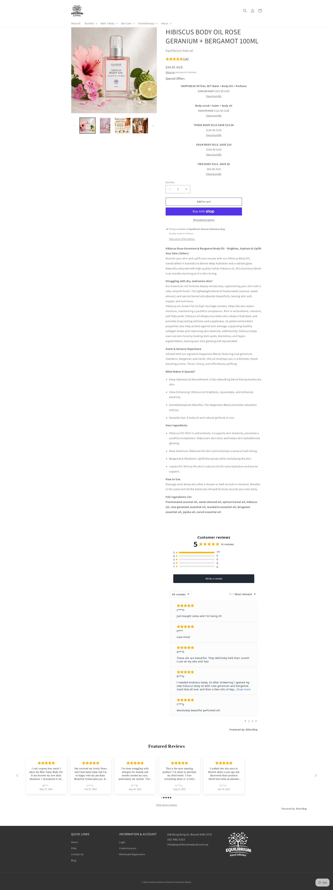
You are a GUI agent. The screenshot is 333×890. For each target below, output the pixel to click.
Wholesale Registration (132, 854)
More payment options (204, 219)
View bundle (213, 96)
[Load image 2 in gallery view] (105, 125)
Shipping (170, 72)
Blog (73, 860)
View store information (182, 238)
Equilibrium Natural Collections (161, 882)
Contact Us (77, 854)
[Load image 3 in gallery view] (123, 125)
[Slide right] (153, 125)
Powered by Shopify (183, 882)
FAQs (73, 848)
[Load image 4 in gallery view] (140, 125)
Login (122, 842)
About (74, 842)
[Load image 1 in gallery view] (87, 125)
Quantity (170, 182)
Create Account (127, 848)
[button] (91, 23)
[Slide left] (75, 125)
